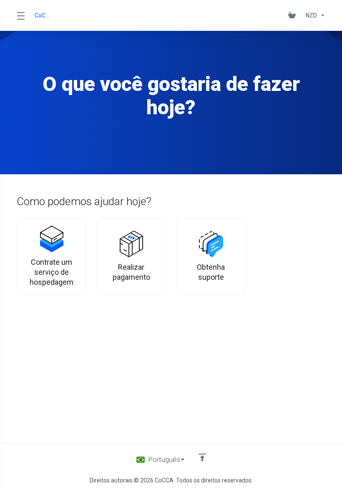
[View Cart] (293, 15)
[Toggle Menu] (20, 15)
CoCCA (43, 15)
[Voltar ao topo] (202, 457)
